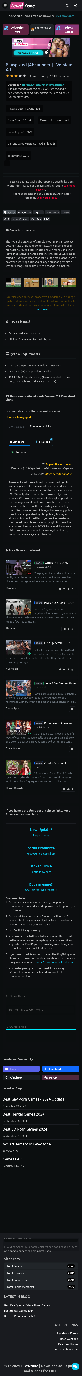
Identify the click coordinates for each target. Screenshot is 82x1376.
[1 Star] (8, 76)
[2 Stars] (12, 76)
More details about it (58, 474)
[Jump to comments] (75, 1366)
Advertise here (14, 29)
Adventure (24, 212)
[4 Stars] (20, 76)
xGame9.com (65, 16)
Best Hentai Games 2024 (23, 1114)
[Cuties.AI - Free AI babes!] (41, 46)
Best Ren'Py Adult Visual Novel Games (27, 1305)
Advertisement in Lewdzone (27, 1143)
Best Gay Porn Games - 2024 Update (33, 1099)
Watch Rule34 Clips (66, 1349)
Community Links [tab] (40, 426)
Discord (14, 1068)
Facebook (55, 1068)
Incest (65, 212)
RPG (46, 219)
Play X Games (64, 29)
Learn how (41, 308)
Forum (53, 1077)
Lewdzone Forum (67, 1333)
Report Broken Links (58, 464)
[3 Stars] (16, 76)
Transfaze (21, 452)
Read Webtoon (69, 1338)
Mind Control (20, 219)
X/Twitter (15, 1077)
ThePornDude (43, 27)
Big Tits (38, 212)
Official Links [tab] (16, 426)
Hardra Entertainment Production (43, 84)
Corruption (52, 212)
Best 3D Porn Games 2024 (25, 1128)
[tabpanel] (41, 446)
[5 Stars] (24, 76)
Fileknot (44, 441)
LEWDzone (29, 1365)
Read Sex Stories (68, 1344)
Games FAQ (13, 1158)
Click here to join (46, 197)
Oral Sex (36, 219)
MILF (7, 219)
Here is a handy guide (19, 417)
